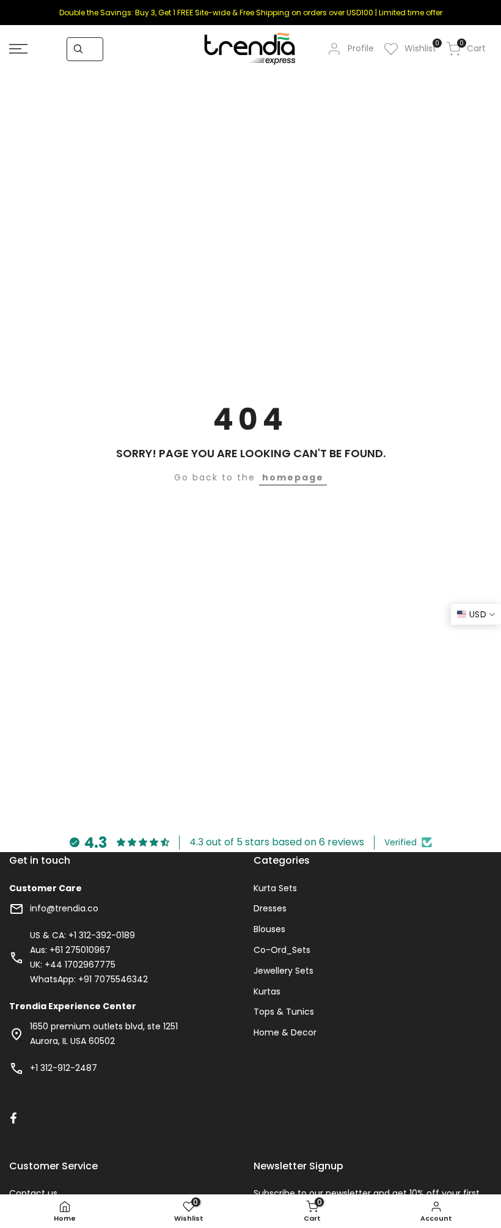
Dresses (270, 908)
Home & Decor (285, 1032)
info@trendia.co (64, 908)
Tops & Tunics (284, 1012)
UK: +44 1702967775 (72, 964)
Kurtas (267, 991)
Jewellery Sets (283, 971)
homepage (293, 477)
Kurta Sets (275, 888)
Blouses (269, 929)
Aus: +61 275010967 (70, 950)
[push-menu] (18, 49)
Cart (472, 48)
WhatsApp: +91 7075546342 (89, 979)
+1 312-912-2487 (63, 1068)
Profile (361, 48)
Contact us (33, 1193)
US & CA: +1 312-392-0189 (82, 935)
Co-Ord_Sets (282, 950)
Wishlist (420, 48)
